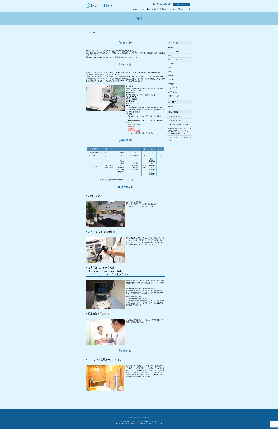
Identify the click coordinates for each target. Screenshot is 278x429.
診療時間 (163, 9)
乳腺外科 (171, 63)
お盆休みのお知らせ (175, 116)
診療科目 (155, 9)
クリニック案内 (144, 9)
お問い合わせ (181, 4)
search (189, 9)
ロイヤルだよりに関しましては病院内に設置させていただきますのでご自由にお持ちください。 (179, 131)
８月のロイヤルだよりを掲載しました (179, 139)
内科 (169, 71)
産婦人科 (171, 55)
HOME (135, 9)
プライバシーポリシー (175, 96)
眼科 (169, 67)
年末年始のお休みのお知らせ (178, 124)
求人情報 (171, 84)
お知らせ (171, 106)
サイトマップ (172, 88)
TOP (87, 32)
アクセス (171, 9)
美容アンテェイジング (175, 59)
